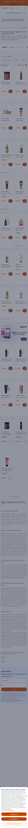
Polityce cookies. (7, 809)
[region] (14, 807)
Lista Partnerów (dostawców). (8, 810)
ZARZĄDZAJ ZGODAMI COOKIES (14, 824)
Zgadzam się (14, 814)
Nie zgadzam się (14, 819)
